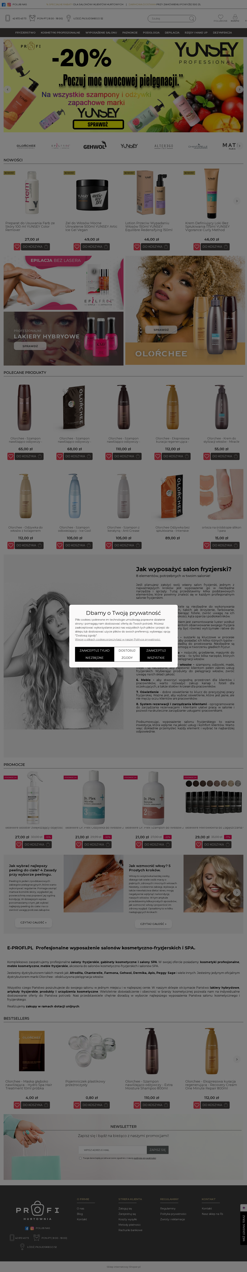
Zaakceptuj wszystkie (156, 654)
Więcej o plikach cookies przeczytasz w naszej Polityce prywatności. (118, 639)
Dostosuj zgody (127, 654)
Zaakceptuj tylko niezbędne (95, 654)
